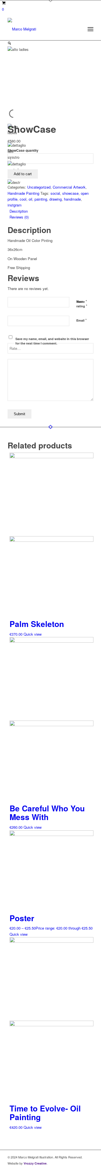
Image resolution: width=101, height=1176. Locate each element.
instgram (15, 205)
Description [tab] (19, 211)
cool (23, 199)
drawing (55, 199)
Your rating (81, 304)
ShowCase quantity (23, 150)
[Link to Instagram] (89, 1169)
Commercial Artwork (69, 187)
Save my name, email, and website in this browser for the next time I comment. (52, 341)
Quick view (33, 634)
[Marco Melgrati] (42, 29)
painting (41, 199)
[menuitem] (90, 29)
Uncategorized (38, 187)
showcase (70, 193)
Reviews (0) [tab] (19, 217)
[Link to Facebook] (81, 1169)
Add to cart (23, 174)
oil (30, 199)
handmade (72, 199)
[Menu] (90, 29)
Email (81, 320)
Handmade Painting (23, 193)
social (55, 193)
